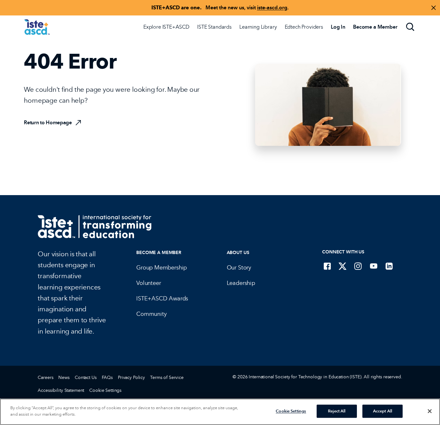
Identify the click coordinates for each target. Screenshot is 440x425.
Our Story (239, 267)
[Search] (410, 27)
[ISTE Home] (37, 27)
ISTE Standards (214, 27)
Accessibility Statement (61, 390)
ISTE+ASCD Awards (162, 298)
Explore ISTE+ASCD (166, 27)
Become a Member (158, 252)
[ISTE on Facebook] (327, 266)
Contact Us (86, 377)
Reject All (336, 411)
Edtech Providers (304, 27)
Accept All (382, 411)
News (63, 377)
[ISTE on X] (343, 266)
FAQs (107, 377)
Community (151, 313)
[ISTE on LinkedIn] (389, 266)
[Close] (430, 411)
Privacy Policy (131, 377)
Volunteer (148, 283)
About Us (238, 252)
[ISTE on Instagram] (358, 266)
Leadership (241, 283)
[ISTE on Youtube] (373, 266)
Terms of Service (167, 377)
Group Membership (161, 267)
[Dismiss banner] (433, 7)
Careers (45, 377)
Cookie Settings (105, 390)
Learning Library (258, 27)
